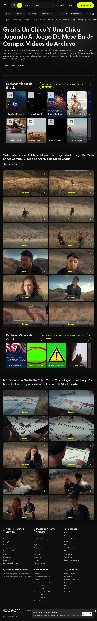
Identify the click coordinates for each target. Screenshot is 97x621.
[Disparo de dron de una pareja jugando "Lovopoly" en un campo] (71, 183)
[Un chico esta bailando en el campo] (25, 209)
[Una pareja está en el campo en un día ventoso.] (25, 235)
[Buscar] (19, 5)
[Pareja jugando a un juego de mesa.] (71, 481)
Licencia (28, 610)
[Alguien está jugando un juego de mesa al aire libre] (25, 314)
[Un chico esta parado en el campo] (71, 209)
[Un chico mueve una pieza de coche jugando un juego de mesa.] (25, 402)
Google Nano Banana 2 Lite (43, 583)
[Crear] (13, 5)
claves (36, 542)
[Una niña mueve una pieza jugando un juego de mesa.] (25, 428)
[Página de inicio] (11, 610)
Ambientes (37, 557)
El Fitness (6, 545)
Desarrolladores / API (71, 580)
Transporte (7, 557)
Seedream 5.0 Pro (40, 595)
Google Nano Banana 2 (42, 577)
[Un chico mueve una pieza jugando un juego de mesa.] (71, 402)
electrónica (37, 554)
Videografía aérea (9, 548)
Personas (6, 539)
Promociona (68, 589)
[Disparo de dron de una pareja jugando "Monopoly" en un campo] (25, 183)
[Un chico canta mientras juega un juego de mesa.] (25, 261)
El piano (36, 545)
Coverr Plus (68, 577)
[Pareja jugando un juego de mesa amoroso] (25, 507)
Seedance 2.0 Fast (40, 586)
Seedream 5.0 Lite (40, 598)
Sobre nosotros (69, 574)
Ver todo (90, 13)
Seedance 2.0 (38, 580)
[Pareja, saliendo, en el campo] (71, 507)
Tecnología (6, 560)
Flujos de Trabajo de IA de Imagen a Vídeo (17, 577)
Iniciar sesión (85, 5)
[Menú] (5, 5)
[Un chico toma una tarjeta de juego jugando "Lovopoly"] (71, 314)
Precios (70, 5)
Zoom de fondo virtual (10, 563)
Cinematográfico (39, 548)
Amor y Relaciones (9, 542)
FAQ (65, 586)
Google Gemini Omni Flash (43, 592)
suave (36, 551)
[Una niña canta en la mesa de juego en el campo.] (25, 455)
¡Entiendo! (87, 614)
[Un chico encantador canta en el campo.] (71, 261)
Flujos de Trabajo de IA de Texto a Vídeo (16, 574)
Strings (36, 560)
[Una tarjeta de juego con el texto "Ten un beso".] (25, 481)
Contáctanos (68, 592)
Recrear (25, 192)
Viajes (5, 554)
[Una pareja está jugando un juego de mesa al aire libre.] (71, 235)
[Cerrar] (89, 84)
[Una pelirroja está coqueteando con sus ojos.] (25, 288)
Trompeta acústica (40, 563)
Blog (65, 583)
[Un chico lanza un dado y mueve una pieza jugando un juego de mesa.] (71, 288)
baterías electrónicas (41, 539)
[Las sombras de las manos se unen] (71, 428)
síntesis (36, 536)
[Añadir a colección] (44, 174)
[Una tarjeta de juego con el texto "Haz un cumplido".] (71, 455)
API (62, 5)
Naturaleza (6, 536)
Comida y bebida (9, 551)
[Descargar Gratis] (44, 192)
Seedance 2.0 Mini (40, 589)
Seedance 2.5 (38, 574)
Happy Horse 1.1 (39, 601)
